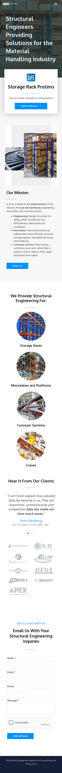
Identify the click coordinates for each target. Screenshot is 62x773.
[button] (31, 106)
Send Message (20, 736)
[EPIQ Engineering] (10, 4)
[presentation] (29, 722)
